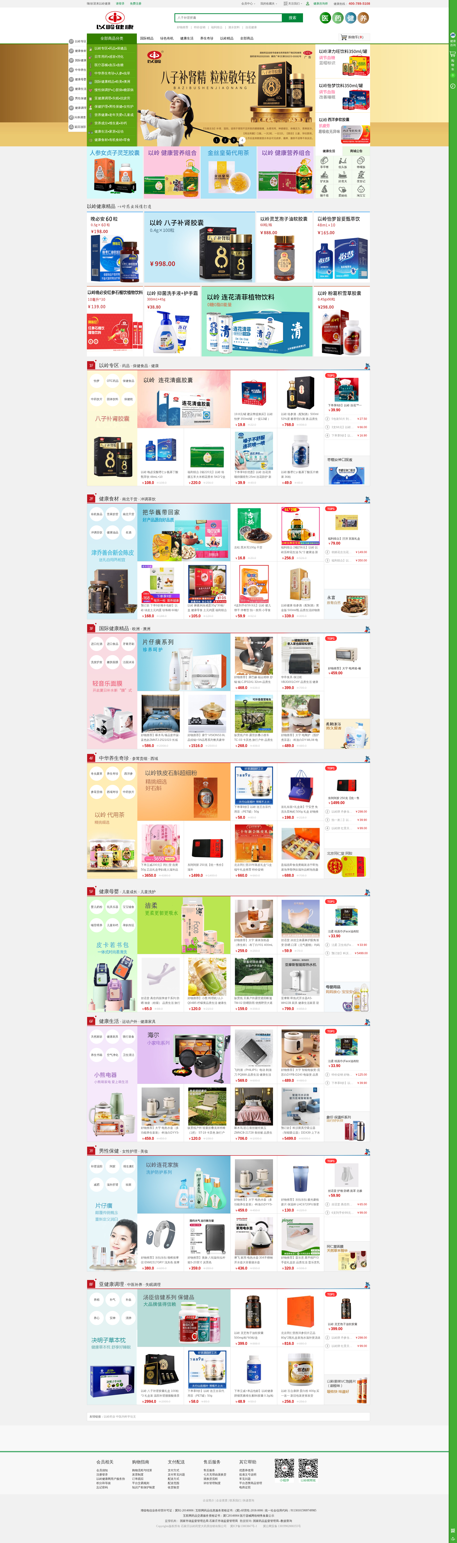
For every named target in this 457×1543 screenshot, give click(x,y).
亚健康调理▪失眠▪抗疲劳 (112, 98)
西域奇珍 (112, 792)
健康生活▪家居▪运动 (109, 131)
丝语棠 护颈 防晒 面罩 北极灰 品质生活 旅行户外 (345, 1191)
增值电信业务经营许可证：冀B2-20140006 (167, 1510)
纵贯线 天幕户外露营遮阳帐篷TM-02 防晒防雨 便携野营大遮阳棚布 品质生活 (253, 1003)
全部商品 (246, 38)
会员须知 (102, 1470)
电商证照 (245, 1487)
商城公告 (356, 151)
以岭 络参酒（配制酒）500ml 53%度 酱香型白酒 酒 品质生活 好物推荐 (299, 418)
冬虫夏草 (96, 773)
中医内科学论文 (126, 1416)
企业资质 (222, 1500)
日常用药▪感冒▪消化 (109, 56)
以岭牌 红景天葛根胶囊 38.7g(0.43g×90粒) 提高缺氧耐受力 (343, 828)
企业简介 (209, 1500)
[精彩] (122, 1438)
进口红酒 (96, 644)
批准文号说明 (247, 1474)
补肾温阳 (96, 1166)
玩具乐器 (112, 907)
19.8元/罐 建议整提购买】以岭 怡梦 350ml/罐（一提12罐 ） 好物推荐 (253, 418)
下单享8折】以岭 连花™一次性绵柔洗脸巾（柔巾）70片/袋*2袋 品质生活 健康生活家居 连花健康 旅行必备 (345, 406)
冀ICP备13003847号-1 (243, 1526)
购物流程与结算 (142, 1470)
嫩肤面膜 (112, 662)
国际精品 (147, 38)
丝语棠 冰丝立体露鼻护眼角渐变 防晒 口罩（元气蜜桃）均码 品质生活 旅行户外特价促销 (300, 945)
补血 (128, 1299)
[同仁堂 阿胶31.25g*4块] (347, 863)
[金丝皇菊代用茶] (229, 172)
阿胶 (112, 1166)
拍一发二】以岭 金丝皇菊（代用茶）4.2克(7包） (343, 820)
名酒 (128, 532)
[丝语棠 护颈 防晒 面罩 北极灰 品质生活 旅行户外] (346, 1175)
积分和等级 (103, 1483)
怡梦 (96, 381)
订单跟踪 (138, 1479)
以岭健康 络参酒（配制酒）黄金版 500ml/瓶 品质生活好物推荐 (300, 610)
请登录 (120, 3)
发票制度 (138, 1474)
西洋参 (128, 773)
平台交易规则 (140, 1483)
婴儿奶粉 (96, 907)
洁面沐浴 (128, 662)
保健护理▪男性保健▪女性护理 (114, 108)
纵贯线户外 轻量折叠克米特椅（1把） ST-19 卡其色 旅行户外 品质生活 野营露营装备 (206, 1132)
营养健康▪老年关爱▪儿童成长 (114, 116)
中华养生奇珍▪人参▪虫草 (112, 73)
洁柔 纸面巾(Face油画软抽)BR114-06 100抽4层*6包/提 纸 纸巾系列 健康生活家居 (345, 932)
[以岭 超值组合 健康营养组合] (285, 172)
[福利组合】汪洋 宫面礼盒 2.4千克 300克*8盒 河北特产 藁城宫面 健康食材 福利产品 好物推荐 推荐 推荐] (346, 523)
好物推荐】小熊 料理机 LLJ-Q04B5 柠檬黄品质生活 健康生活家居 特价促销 (207, 1003)
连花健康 (251, 27)
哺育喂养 (96, 925)
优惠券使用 (246, 1470)
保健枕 (128, 399)
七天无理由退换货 (215, 1474)
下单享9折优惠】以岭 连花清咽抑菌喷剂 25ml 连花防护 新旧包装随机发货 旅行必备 (252, 476)
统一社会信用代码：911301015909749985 (290, 1510)
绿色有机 (167, 38)
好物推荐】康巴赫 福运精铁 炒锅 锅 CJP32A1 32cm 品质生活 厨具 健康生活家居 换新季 (253, 682)
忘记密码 (102, 1487)
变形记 (361, 181)
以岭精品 (226, 38)
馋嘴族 (361, 167)
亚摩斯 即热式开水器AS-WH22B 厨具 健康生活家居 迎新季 (300, 1003)
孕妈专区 (128, 925)
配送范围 (173, 1483)
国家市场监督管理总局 (194, 1521)
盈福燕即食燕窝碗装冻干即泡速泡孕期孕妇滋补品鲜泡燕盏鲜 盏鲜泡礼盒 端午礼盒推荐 (299, 869)
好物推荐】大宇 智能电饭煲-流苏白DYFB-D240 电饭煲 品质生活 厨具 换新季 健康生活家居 (300, 1074)
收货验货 (173, 1487)
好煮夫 (342, 181)
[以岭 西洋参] (344, 129)
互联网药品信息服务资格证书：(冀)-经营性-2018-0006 (229, 1510)
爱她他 (342, 195)
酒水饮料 (234, 27)
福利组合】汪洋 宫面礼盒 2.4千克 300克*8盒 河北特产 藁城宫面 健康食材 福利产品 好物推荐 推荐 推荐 (345, 539)
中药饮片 (96, 399)
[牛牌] (347, 733)
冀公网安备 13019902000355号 (282, 1526)
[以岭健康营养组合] (172, 172)
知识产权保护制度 (143, 1487)
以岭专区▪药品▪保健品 (110, 48)
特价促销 (199, 27)
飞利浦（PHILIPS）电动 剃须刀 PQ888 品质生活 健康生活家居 (253, 1074)
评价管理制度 (212, 1483)
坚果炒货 (112, 514)
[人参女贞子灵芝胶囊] (115, 172)
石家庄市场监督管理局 (223, 1521)
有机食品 (96, 514)
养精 (96, 1299)
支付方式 (173, 1470)
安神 (112, 1318)
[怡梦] (344, 95)
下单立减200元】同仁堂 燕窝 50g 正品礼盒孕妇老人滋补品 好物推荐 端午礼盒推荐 (159, 869)
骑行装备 (128, 1036)
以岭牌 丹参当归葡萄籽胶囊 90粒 (343, 811)
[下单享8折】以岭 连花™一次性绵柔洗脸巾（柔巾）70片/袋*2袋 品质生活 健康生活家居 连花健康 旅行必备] (346, 390)
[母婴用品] (347, 996)
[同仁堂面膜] (347, 1256)
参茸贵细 (96, 792)
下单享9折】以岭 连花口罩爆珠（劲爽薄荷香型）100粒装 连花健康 (343, 435)
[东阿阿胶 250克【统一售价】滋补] (346, 782)
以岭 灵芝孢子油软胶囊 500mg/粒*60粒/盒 (342, 1325)
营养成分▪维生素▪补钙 (110, 123)
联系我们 (235, 1500)
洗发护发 (96, 662)
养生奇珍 (207, 38)
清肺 (128, 1318)
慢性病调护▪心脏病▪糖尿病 (114, 90)
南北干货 (128, 514)
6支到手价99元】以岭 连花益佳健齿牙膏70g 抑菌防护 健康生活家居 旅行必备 (343, 1212)
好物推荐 (182, 27)
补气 (112, 1299)
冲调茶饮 (96, 532)
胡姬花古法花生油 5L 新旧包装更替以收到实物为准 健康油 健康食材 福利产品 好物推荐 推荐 (343, 552)
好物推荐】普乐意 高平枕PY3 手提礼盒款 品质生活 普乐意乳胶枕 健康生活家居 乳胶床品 (300, 1262)
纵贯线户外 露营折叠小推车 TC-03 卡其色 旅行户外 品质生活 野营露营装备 (253, 739)
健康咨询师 (320, 3)
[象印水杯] (347, 1126)
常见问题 (245, 1479)
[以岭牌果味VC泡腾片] (347, 1389)
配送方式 (173, 1479)
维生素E (128, 1166)
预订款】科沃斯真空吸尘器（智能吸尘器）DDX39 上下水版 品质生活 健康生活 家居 (343, 953)
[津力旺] (344, 61)
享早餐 (324, 167)
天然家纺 (96, 1036)
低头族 (342, 167)
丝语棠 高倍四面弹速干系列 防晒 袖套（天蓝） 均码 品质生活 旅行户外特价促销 (343, 1204)
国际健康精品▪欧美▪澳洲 (112, 81)
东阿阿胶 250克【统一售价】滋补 (343, 798)
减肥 (96, 1184)
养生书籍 (96, 1055)
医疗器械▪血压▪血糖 (109, 65)
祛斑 (128, 1184)
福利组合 (217, 27)
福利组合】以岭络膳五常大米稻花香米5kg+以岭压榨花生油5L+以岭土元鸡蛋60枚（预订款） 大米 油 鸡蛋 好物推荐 (343, 560)
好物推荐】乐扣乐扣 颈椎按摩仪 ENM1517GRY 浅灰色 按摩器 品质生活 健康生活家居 (160, 1262)
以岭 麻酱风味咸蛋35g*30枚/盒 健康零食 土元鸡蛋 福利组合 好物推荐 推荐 (207, 610)
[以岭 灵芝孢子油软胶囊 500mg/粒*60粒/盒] (346, 1308)
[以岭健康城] (115, 20)
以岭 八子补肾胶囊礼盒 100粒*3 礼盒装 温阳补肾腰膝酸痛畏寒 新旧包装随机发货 (160, 1395)
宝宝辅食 (128, 907)
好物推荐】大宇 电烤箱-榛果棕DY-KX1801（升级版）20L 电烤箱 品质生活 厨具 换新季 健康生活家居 (345, 669)
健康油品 (112, 532)
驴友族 (324, 181)
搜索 (292, 18)
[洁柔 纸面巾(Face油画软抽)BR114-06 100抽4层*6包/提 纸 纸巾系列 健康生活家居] (346, 916)
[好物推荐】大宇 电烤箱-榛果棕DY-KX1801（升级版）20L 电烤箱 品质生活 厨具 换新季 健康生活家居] (346, 653)
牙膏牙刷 (128, 644)
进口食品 (112, 644)
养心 (96, 1318)
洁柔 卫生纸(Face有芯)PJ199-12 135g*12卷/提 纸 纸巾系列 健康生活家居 (343, 945)
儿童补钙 (112, 925)
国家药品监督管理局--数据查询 (272, 1521)
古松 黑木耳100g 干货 (248, 547)
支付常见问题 (176, 1474)
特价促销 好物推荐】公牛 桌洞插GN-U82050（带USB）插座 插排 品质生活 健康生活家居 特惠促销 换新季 (343, 1074)
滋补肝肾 (112, 1184)
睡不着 (324, 195)
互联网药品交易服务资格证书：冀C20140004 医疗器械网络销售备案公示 (228, 1515)
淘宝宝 (361, 195)
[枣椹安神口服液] (347, 470)
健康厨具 (112, 1036)
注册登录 (102, 1474)
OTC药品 (113, 381)
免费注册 (135, 3)
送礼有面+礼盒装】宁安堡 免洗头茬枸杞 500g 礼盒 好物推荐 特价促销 (299, 811)
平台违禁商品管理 (250, 1483)
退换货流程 (211, 1479)
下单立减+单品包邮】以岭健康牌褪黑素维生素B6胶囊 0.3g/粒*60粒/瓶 (253, 1395)
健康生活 (187, 38)
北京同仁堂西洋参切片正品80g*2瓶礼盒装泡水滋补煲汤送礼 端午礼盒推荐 (300, 1337)
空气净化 (112, 1055)
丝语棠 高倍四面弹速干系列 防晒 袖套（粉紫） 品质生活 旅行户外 (160, 1003)
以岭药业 (109, 1416)
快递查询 (248, 1500)
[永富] (347, 604)
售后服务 (209, 1470)
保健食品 (128, 381)
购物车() (355, 37)
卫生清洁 (128, 1055)
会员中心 (247, 3)
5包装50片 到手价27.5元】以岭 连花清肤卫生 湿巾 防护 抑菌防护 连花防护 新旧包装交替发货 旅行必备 (343, 419)
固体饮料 (112, 399)
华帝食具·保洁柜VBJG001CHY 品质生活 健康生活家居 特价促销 (299, 682)
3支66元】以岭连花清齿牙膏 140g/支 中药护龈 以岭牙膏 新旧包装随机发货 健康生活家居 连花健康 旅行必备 (343, 427)
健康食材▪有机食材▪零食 (112, 140)
